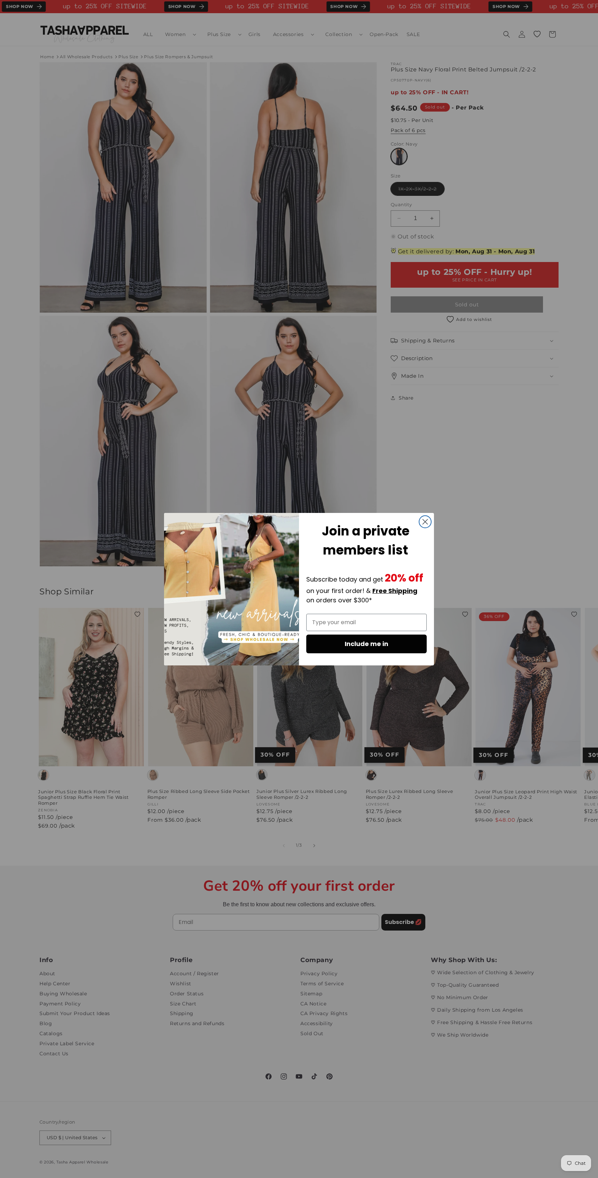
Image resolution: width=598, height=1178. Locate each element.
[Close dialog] (425, 522)
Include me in (366, 643)
